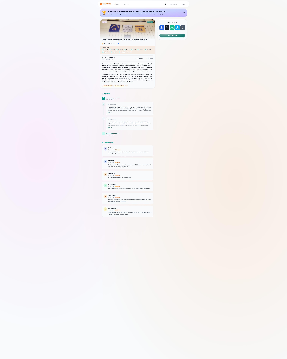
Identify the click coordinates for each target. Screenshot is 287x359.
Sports (104, 22)
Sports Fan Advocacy (119, 85)
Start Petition (173, 4)
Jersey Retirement (107, 85)
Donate (118, 4)
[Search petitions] (165, 4)
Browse (126, 4)
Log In (183, 4)
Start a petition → (172, 35)
